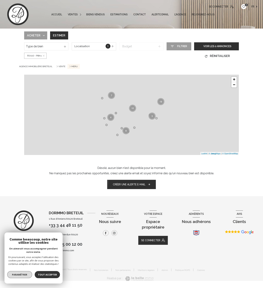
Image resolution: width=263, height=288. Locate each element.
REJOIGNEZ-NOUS (203, 14)
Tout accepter (47, 274)
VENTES (73, 14)
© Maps (215, 153)
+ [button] (234, 79)
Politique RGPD (182, 270)
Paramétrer (19, 274)
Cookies (201, 270)
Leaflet (204, 153)
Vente (62, 66)
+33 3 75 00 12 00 (65, 244)
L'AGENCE (180, 14)
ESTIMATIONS (119, 14)
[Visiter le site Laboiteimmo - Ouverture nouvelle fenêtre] (139, 278)
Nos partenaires (123, 270)
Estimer (59, 35)
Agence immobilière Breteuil (35, 66)
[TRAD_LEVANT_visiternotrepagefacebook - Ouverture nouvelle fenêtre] (106, 233)
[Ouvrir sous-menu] (81, 14)
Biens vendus (95, 14)
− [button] (234, 84)
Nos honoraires (101, 270)
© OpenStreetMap (230, 153)
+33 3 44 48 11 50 (65, 225)
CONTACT (139, 14)
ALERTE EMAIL (160, 14)
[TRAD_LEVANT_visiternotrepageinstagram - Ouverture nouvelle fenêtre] (114, 233)
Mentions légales (146, 270)
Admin (165, 270)
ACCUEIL (56, 14)
